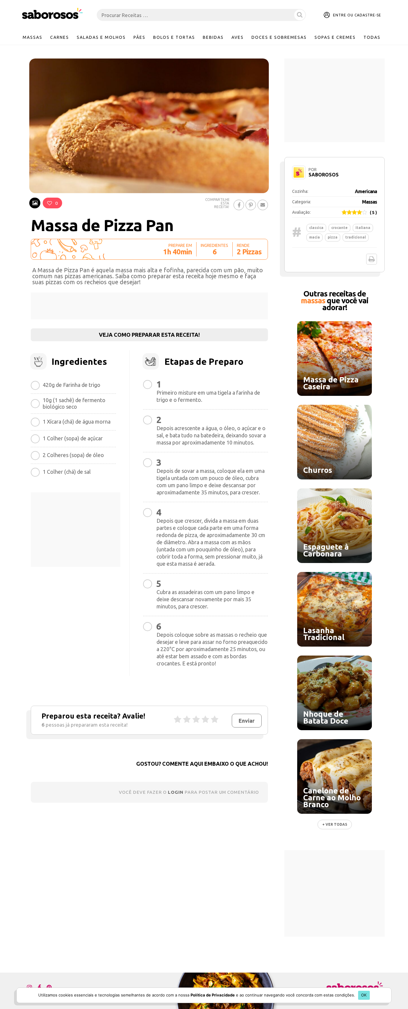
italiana (362, 228)
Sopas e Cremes (335, 37)
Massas (32, 37)
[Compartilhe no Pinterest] (251, 205)
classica (316, 228)
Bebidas (213, 37)
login (175, 792)
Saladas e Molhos (101, 37)
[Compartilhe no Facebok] (239, 205)
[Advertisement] (149, 306)
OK (364, 995)
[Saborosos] (52, 13)
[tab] (34, 203)
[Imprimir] (371, 259)
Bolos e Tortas (174, 37)
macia (314, 237)
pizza (333, 237)
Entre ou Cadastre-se (357, 15)
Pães (139, 37)
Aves (237, 37)
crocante (339, 228)
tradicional (355, 237)
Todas (372, 37)
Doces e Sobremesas (279, 37)
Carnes (59, 37)
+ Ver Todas (334, 824)
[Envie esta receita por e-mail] (262, 205)
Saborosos (324, 174)
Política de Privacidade (213, 995)
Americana (366, 191)
